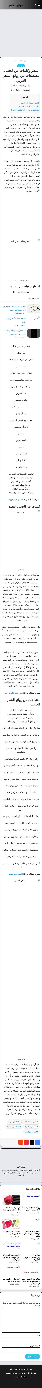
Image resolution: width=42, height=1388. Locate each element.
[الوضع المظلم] (26, 5)
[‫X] (32, 1142)
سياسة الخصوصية (11, 1373)
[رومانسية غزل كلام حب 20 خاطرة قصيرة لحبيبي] (31, 1200)
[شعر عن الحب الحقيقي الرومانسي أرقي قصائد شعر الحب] (33, 308)
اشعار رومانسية (31, 1126)
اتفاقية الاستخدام (21, 1377)
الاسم (38, 1335)
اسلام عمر (27, 90)
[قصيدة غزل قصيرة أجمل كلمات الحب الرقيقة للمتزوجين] (33, 333)
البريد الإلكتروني (35, 1346)
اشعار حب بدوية (16, 499)
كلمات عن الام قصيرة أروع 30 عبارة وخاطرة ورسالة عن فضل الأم (31, 1281)
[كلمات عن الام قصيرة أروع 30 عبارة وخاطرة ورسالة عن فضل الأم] (31, 1271)
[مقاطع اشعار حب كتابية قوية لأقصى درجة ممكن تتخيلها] (31, 1224)
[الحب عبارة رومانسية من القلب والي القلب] (11, 1271)
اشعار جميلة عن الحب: (29, 103)
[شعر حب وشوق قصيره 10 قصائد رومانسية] (11, 1224)
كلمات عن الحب (31, 1132)
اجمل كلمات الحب (30, 1121)
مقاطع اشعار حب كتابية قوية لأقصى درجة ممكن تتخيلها (32, 1233)
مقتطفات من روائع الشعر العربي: (25, 110)
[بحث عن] (30, 5)
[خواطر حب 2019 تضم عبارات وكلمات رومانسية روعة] (11, 1200)
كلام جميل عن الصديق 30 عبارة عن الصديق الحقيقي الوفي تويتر (11, 1257)
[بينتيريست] (26, 1142)
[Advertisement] (21, 33)
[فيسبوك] (37, 1142)
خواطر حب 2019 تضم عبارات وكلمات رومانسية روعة (11, 1210)
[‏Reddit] (20, 1142)
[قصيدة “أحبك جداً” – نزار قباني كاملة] (33, 320)
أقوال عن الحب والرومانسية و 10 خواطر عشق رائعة (32, 1257)
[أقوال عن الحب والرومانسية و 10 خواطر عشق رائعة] (31, 1247)
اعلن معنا (27, 1373)
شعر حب (17, 61)
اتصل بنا (34, 1373)
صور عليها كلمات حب (14, 693)
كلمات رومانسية (13, 1126)
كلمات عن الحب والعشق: (28, 106)
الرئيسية (24, 61)
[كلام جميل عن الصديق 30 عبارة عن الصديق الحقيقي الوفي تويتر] (11, 1247)
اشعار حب (14, 1121)
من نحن (20, 1373)
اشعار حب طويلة (15, 874)
